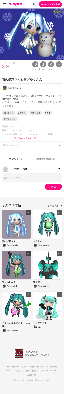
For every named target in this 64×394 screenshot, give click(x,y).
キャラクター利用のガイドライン (35, 366)
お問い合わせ (31, 370)
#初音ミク (8, 112)
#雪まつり (35, 112)
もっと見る (53, 205)
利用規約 (53, 366)
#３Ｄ (48, 112)
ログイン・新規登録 (50, 4)
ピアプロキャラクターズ (24, 138)
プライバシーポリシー (15, 370)
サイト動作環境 (13, 366)
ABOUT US (32, 375)
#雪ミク (22, 112)
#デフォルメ (10, 118)
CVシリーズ (43, 370)
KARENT (54, 370)
